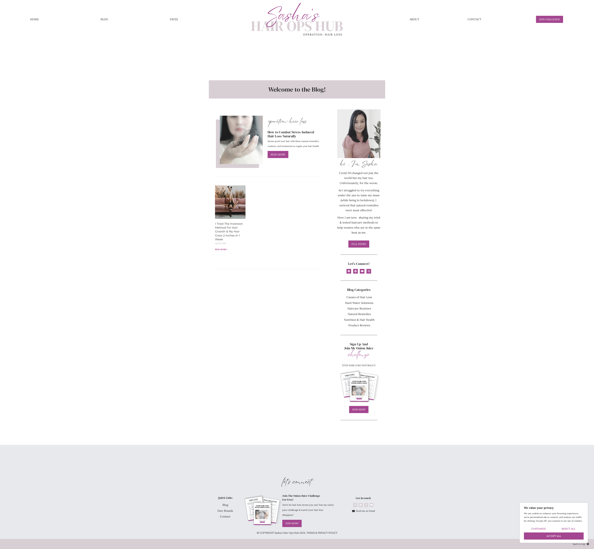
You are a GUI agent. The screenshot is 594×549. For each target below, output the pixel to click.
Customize (538, 528)
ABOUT (414, 19)
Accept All (554, 536)
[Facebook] (348, 271)
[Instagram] (368, 271)
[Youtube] (362, 271)
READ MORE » (221, 249)
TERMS (310, 532)
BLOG (104, 19)
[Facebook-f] (366, 505)
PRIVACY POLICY (327, 532)
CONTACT (474, 19)
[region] (554, 523)
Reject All (568, 528)
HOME (34, 19)
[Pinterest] (355, 271)
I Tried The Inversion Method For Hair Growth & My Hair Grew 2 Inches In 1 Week (229, 231)
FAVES (174, 19)
